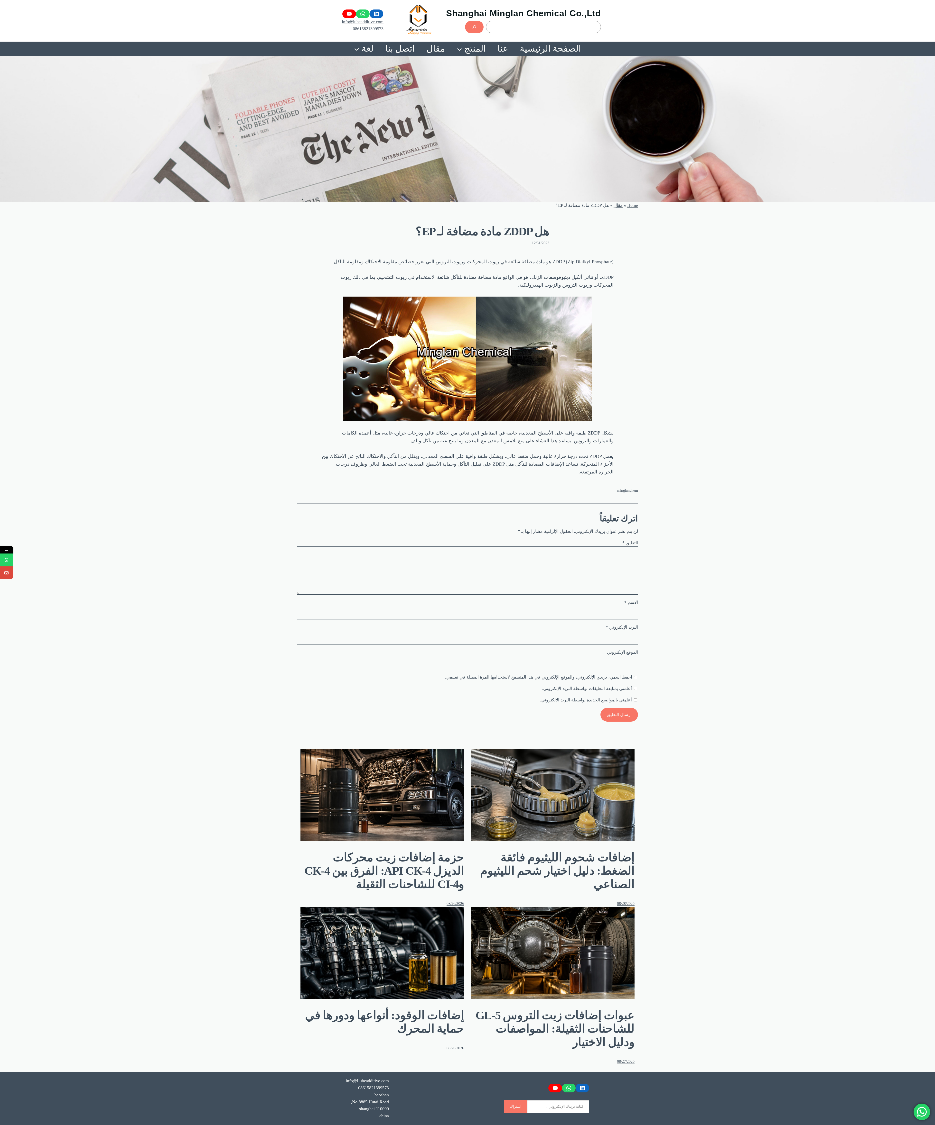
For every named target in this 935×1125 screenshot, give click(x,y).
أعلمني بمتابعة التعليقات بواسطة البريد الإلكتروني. (587, 688)
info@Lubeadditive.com (367, 1080)
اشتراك (515, 1106)
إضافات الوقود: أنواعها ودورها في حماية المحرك (384, 1022)
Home (632, 205)
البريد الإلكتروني (622, 627)
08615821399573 (368, 28)
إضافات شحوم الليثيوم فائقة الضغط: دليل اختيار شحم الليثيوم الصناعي (557, 870)
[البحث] (474, 27)
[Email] (6, 572)
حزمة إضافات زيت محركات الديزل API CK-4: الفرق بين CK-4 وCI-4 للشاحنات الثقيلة (384, 870)
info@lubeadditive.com (362, 21)
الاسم (631, 602)
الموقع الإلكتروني (622, 652)
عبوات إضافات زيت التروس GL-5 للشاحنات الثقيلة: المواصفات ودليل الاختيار (555, 1028)
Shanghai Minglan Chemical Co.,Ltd (523, 13)
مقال (618, 205)
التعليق (630, 542)
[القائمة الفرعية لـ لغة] (356, 48)
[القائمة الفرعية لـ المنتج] (459, 48)
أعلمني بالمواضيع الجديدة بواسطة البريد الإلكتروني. (586, 700)
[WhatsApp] (6, 559)
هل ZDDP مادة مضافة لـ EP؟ (482, 231)
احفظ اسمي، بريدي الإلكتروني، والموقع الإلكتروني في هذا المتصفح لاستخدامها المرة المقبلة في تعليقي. (538, 677)
